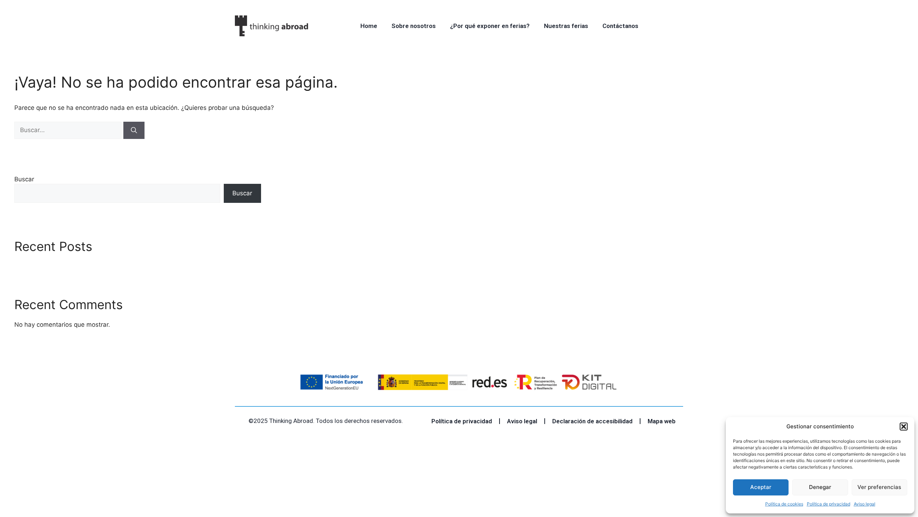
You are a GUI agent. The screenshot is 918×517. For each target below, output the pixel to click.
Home (368, 25)
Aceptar (760, 487)
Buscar (24, 179)
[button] (903, 426)
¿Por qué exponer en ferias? (490, 25)
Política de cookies (784, 504)
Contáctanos (620, 25)
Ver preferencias (879, 487)
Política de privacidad (828, 504)
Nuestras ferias (566, 25)
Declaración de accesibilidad (592, 421)
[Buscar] (134, 130)
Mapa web (662, 421)
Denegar (820, 487)
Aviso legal (864, 504)
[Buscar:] (68, 130)
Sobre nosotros (414, 25)
